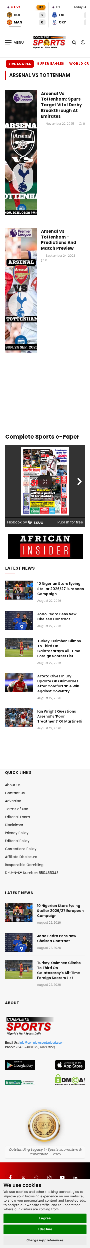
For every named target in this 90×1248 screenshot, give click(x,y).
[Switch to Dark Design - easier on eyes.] (82, 42)
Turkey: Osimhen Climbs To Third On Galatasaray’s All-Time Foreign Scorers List (59, 648)
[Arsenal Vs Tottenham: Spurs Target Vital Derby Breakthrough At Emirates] (21, 152)
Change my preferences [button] (45, 1240)
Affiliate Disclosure (21, 856)
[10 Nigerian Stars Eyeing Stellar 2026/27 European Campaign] (19, 590)
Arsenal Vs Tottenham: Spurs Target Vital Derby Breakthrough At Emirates (61, 105)
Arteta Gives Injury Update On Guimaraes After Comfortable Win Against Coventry (58, 684)
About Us (12, 784)
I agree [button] (45, 1218)
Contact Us (15, 792)
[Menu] (14, 42)
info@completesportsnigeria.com (42, 1042)
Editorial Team (17, 816)
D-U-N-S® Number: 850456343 (31, 872)
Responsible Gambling (24, 864)
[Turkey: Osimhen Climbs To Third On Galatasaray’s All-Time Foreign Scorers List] (19, 647)
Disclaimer (14, 824)
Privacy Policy (16, 832)
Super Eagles (50, 63)
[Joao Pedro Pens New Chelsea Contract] (19, 620)
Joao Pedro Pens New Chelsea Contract (56, 617)
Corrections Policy (20, 848)
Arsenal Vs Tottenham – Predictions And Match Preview (58, 239)
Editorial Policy (17, 840)
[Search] (74, 42)
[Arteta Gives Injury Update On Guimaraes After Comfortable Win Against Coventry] (19, 682)
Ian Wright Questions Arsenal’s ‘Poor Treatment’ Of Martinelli (59, 716)
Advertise (13, 800)
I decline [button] (45, 1229)
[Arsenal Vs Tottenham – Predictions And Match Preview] (21, 290)
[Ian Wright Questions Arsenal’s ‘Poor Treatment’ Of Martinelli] (19, 717)
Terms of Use (16, 808)
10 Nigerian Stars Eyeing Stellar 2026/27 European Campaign (60, 588)
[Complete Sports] (49, 42)
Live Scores (20, 63)
